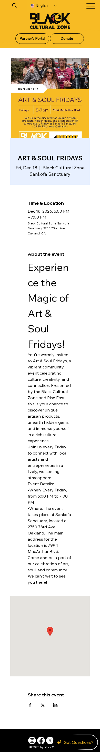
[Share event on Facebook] (30, 705)
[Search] (14, 5)
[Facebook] (41, 740)
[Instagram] (32, 740)
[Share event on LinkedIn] (55, 705)
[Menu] (90, 6)
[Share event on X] (42, 705)
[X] (50, 740)
